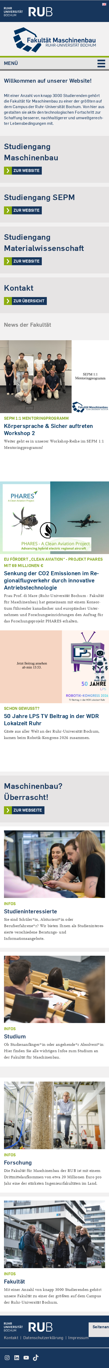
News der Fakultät (27, 324)
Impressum (78, 1337)
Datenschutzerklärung (43, 1337)
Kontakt (11, 1337)
